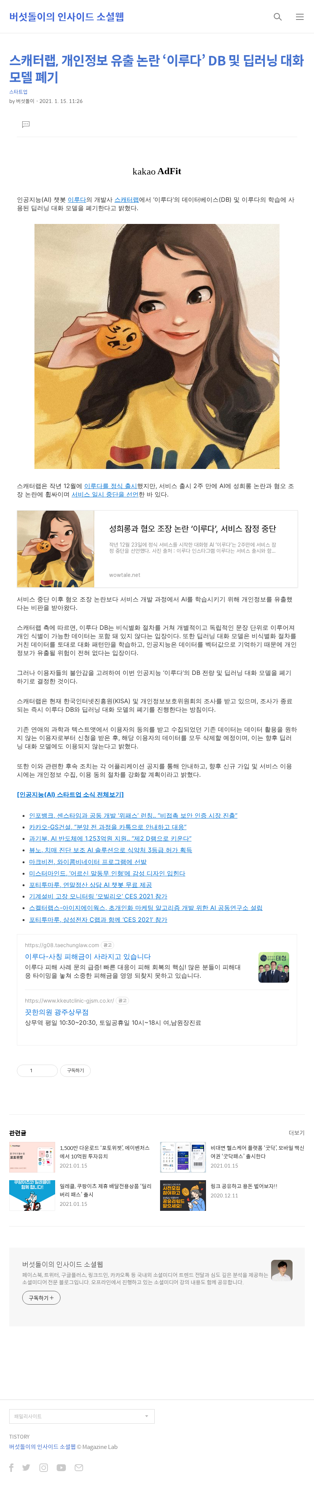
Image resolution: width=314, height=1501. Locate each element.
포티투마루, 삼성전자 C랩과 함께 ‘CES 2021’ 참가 (98, 919)
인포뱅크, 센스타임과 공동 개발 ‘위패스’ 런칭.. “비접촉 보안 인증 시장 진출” (133, 815)
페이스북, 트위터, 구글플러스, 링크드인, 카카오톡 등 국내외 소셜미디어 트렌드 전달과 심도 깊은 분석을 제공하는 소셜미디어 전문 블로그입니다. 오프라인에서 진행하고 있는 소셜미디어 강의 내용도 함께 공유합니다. (145, 1278)
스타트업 (18, 92)
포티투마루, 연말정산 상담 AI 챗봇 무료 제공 (90, 885)
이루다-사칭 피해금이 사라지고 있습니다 (88, 956)
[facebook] (11, 1468)
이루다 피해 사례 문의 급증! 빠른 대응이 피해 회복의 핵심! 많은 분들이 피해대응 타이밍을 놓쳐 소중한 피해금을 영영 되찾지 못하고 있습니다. (133, 971)
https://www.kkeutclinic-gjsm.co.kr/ (69, 1000)
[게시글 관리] (49, 1070)
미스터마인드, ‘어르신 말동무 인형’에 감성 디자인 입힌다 (107, 873)
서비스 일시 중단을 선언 (105, 494)
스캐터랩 (126, 199)
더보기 (297, 1132)
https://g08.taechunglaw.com (62, 945)
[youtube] (61, 1468)
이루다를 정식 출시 (110, 486)
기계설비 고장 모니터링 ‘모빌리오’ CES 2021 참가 (98, 896)
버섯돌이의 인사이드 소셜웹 (66, 16)
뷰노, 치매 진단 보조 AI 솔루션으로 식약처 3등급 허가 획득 (110, 850)
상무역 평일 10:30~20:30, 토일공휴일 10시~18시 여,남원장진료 (113, 1022)
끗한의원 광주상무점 (57, 1012)
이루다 (77, 199)
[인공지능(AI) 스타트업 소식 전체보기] (70, 794)
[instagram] (43, 1468)
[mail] (79, 1468)
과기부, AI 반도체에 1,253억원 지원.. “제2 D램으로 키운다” (110, 838)
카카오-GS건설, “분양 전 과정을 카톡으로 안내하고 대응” (107, 827)
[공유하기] (39, 1070)
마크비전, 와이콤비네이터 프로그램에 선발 (88, 862)
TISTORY (19, 1436)
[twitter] (26, 1468)
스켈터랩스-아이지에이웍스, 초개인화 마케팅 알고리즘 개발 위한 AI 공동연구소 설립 (146, 907)
